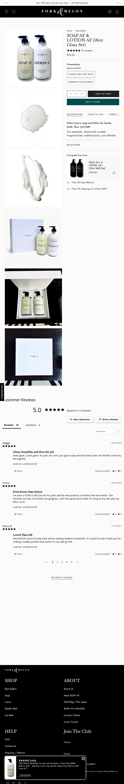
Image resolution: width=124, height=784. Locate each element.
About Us (68, 689)
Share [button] (19, 471)
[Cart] (117, 12)
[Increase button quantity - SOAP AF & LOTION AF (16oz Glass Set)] (82, 94)
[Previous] (6, 2)
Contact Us (10, 746)
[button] (114, 471)
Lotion (8, 702)
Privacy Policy (109, 771)
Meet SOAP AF (72, 695)
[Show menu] (6, 12)
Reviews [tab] (9, 425)
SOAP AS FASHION (74, 708)
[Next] (117, 2)
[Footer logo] (17, 670)
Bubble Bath (11, 708)
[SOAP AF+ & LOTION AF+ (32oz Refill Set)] (76, 168)
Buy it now (93, 101)
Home (69, 30)
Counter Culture (72, 715)
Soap (7, 695)
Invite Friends (71, 722)
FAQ (7, 739)
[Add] (114, 172)
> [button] (77, 562)
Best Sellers (81, 30)
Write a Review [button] (110, 419)
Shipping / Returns (15, 752)
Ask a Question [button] (81, 419)
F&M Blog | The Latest (75, 702)
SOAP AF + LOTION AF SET (25, 464)
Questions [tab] (31, 425)
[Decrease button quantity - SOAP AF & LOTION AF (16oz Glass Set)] (71, 94)
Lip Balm (9, 715)
